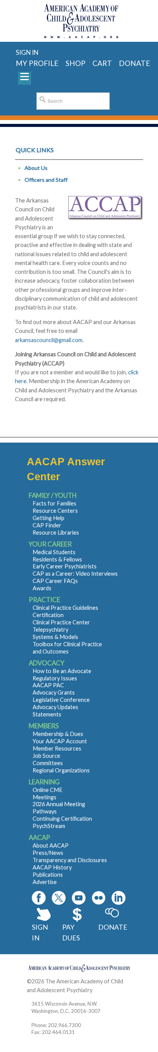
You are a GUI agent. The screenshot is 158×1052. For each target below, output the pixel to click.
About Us (36, 168)
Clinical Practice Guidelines (65, 607)
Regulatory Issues (55, 678)
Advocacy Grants (54, 692)
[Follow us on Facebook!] (39, 898)
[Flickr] (98, 898)
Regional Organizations (61, 770)
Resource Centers (55, 510)
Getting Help (48, 518)
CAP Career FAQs (55, 581)
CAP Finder (47, 525)
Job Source (46, 755)
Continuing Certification (62, 818)
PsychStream (49, 826)
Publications (48, 874)
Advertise (45, 882)
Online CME (48, 790)
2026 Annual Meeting (59, 804)
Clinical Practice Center (61, 622)
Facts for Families (54, 503)
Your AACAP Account (60, 741)
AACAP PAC (48, 685)
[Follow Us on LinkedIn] (118, 898)
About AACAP (51, 845)
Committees (48, 763)
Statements (47, 714)
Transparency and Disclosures (70, 860)
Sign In (40, 932)
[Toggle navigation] (24, 78)
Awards (42, 588)
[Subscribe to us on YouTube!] (79, 898)
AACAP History (52, 867)
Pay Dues (71, 932)
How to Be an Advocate (62, 671)
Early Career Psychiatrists (65, 566)
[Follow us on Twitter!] (59, 898)
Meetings (44, 797)
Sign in (27, 52)
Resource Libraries (56, 532)
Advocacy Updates (55, 707)
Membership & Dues (58, 734)
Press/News (48, 853)
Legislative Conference (61, 699)
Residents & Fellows (57, 559)
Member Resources (57, 748)
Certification (48, 615)
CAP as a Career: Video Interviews (75, 573)
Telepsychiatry (50, 629)
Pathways (45, 811)
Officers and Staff (46, 179)
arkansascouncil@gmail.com (48, 340)
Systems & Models (55, 637)
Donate (112, 927)
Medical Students (54, 552)
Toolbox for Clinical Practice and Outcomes (67, 648)
